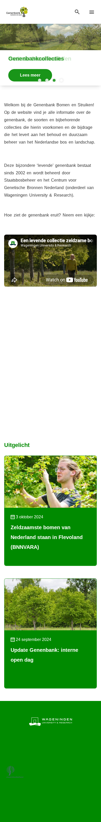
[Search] (77, 12)
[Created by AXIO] (50, 801)
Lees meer (30, 75)
